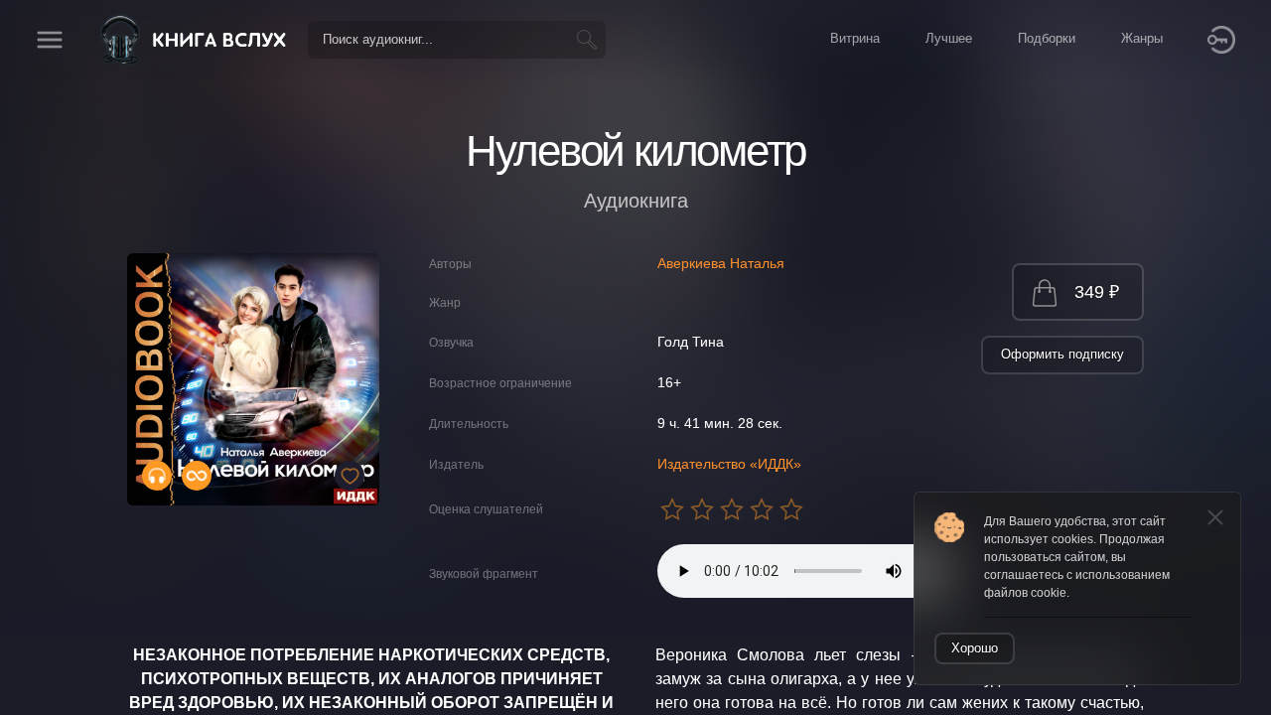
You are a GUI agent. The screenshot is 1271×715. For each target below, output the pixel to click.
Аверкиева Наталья (720, 263)
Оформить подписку (1062, 354)
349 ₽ (1096, 292)
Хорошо (974, 648)
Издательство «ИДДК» (729, 464)
